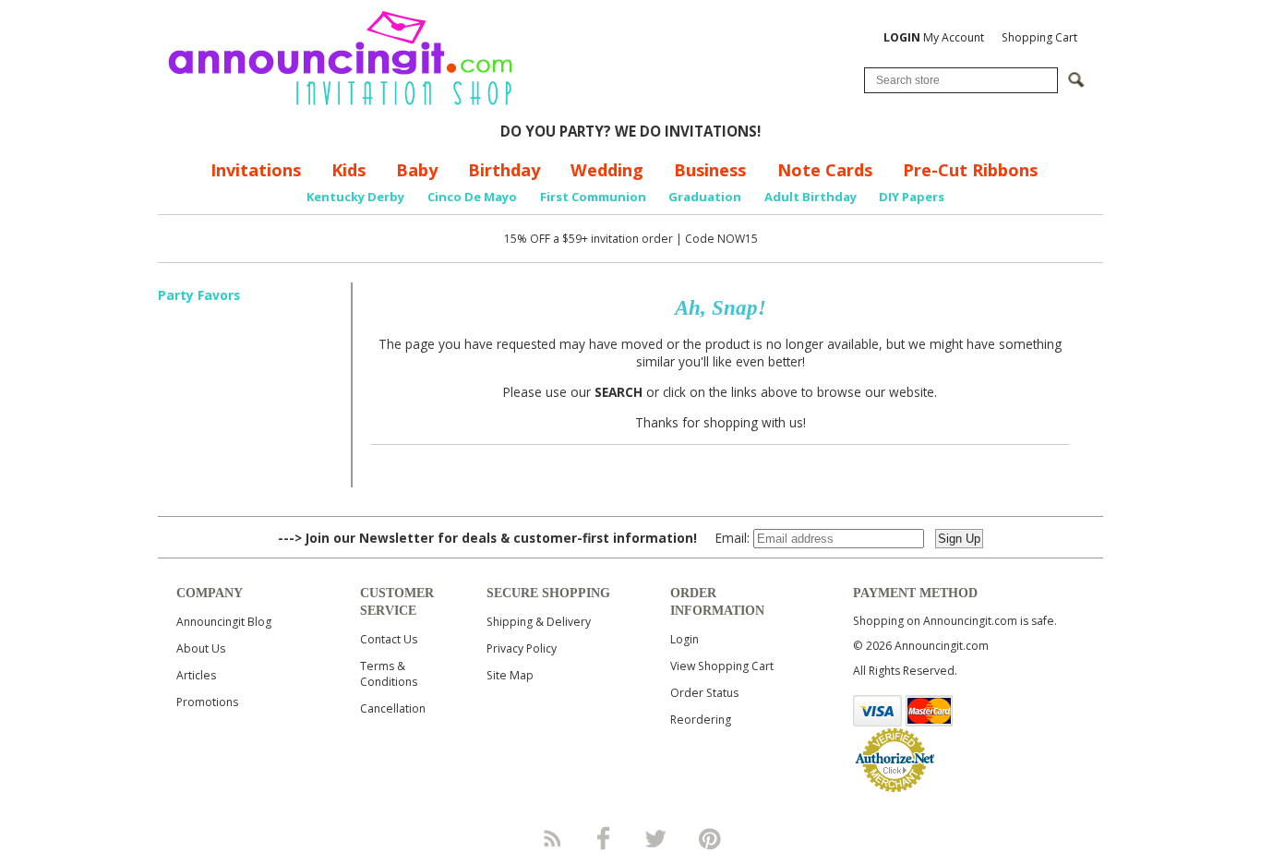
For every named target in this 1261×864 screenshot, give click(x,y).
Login (684, 639)
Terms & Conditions (388, 674)
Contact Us (388, 639)
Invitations (255, 170)
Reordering (700, 719)
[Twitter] (657, 838)
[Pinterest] (710, 838)
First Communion (593, 196)
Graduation (704, 196)
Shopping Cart (1039, 37)
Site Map (510, 675)
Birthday (504, 170)
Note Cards (824, 170)
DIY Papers (911, 196)
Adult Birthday (810, 196)
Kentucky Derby (355, 196)
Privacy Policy (521, 648)
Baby (417, 170)
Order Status (704, 693)
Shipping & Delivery (538, 622)
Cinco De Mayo (472, 196)
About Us (200, 648)
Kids (348, 170)
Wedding (606, 170)
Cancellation (393, 708)
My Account (933, 37)
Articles (196, 675)
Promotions (207, 702)
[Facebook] (604, 838)
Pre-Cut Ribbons (970, 170)
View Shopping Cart (722, 666)
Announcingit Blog (223, 622)
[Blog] (551, 838)
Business (710, 170)
